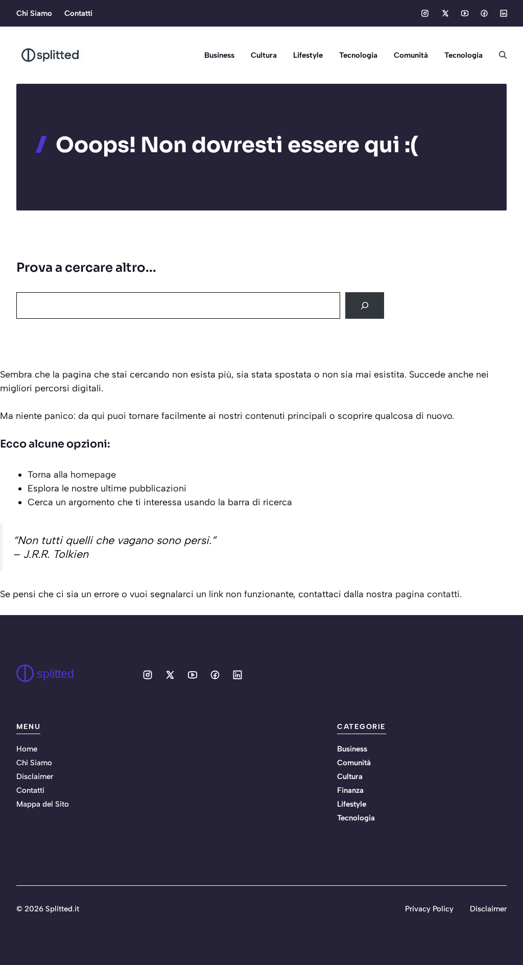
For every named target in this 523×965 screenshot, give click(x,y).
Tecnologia (358, 55)
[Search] (364, 305)
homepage (93, 474)
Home (26, 749)
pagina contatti (427, 594)
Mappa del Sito (42, 804)
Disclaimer (34, 776)
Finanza (350, 790)
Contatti (78, 13)
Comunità (411, 55)
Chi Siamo (34, 13)
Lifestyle (308, 55)
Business (219, 55)
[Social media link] (425, 13)
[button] (499, 55)
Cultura (264, 55)
